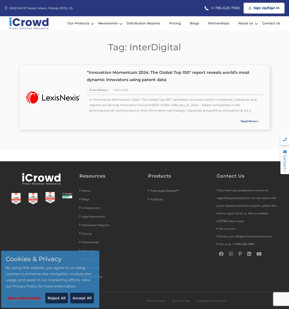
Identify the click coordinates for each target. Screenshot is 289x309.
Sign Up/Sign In (266, 8)
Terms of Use (181, 300)
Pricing (175, 23)
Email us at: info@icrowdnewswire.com (245, 236)
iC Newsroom (91, 208)
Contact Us (271, 23)
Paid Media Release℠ (164, 190)
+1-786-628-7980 (225, 8)
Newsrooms (108, 23)
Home (86, 190)
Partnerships (218, 23)
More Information (24, 298)
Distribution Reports (143, 23)
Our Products (78, 23)
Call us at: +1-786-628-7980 (237, 244)
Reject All (57, 298)
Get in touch (227, 228)
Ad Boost (156, 199)
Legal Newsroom (94, 216)
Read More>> (250, 121)
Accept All (82, 298)
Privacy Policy (156, 300)
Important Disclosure (211, 300)
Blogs (194, 23)
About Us (245, 23)
